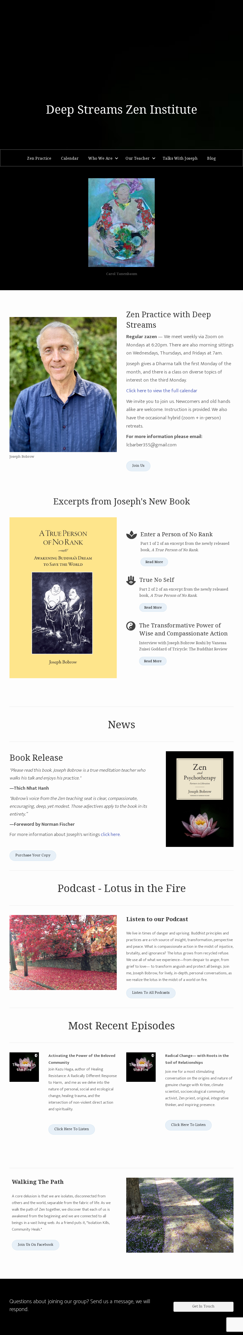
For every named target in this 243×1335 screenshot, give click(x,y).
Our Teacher (138, 158)
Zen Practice (39, 158)
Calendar (70, 158)
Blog (211, 158)
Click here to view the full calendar (161, 391)
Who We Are (100, 158)
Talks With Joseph (180, 158)
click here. (111, 835)
